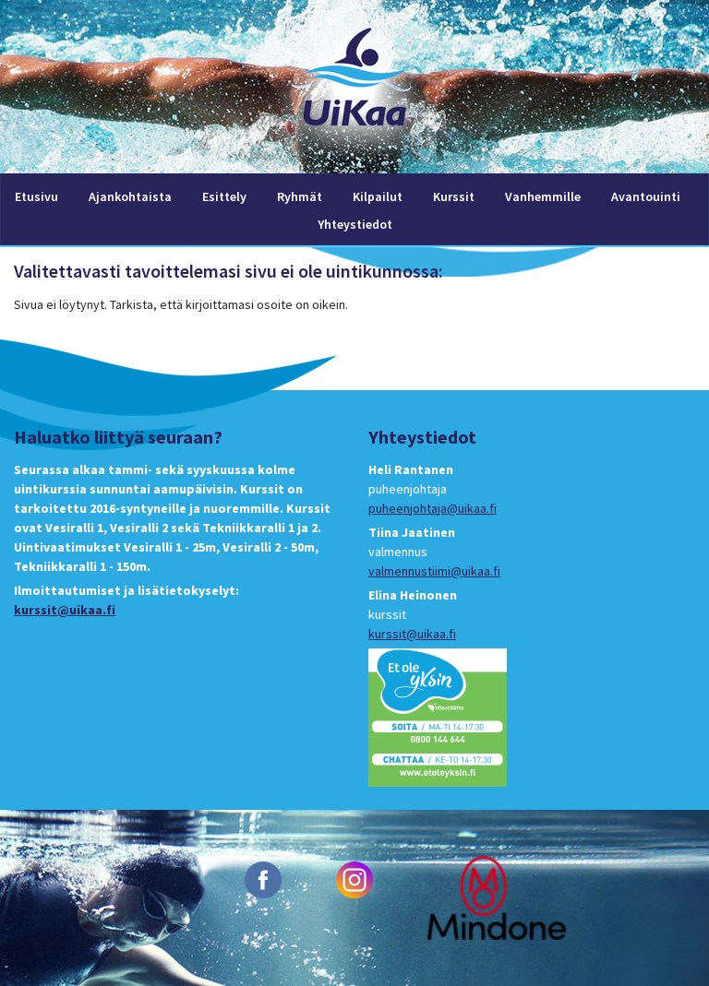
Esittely (224, 196)
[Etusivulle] (354, 163)
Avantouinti (645, 196)
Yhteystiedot (355, 224)
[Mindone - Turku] (496, 896)
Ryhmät (299, 196)
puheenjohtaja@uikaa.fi (432, 508)
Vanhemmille (543, 196)
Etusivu (36, 196)
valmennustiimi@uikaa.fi (434, 571)
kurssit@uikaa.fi (64, 609)
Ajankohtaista (130, 196)
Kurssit (454, 196)
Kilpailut (378, 196)
